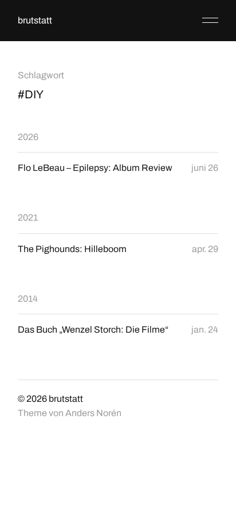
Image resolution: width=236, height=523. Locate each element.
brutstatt (35, 20)
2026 (28, 137)
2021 (28, 217)
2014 (28, 299)
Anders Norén (93, 413)
